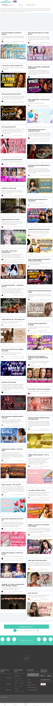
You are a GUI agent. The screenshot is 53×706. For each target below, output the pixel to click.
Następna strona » (26, 627)
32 (8, 246)
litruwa (31, 429)
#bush (17, 101)
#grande (15, 261)
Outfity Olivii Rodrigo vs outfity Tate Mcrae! (12, 553)
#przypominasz (17, 262)
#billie (23, 259)
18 (8, 89)
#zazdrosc (13, 326)
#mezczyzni (40, 206)
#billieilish (5, 261)
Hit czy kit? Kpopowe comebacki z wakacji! (12, 33)
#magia (5, 196)
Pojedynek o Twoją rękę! (9, 188)
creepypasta (17, 691)
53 (8, 479)
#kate (5, 102)
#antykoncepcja (43, 466)
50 (8, 514)
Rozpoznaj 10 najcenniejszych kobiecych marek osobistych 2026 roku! (38, 357)
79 (9, 548)
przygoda (16, 681)
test (20, 678)
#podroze (39, 106)
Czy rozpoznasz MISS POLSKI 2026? (12, 159)
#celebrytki (9, 261)
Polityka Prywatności (32, 687)
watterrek (5, 392)
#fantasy (19, 195)
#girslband (49, 42)
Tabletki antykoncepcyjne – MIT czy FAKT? (38, 455)
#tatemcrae (4, 561)
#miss (23, 164)
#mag (48, 139)
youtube (16, 688)
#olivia (3, 262)
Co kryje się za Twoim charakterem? (12, 65)
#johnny (31, 268)
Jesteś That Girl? (33, 593)
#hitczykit (19, 41)
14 (8, 183)
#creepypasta (48, 497)
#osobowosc (18, 102)
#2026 (17, 164)
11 (8, 579)
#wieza (32, 142)
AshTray (5, 494)
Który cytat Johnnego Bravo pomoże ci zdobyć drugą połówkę (39, 260)
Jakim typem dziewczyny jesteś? (37, 560)
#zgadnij (8, 228)
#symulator (6, 393)
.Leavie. (31, 299)
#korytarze (36, 139)
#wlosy (19, 426)
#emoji (14, 226)
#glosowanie (14, 41)
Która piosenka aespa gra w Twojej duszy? (38, 33)
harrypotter (21, 683)
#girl (18, 325)
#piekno (38, 300)
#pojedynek (16, 196)
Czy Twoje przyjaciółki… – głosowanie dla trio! (13, 285)
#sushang (48, 332)
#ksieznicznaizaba (38, 430)
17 (35, 62)
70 (35, 450)
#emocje (15, 195)
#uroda (16, 426)
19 (35, 384)
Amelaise (5, 195)
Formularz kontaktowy (32, 690)
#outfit (23, 460)
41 (8, 377)
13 (35, 286)
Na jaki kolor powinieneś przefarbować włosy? (39, 291)
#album (40, 534)
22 (35, 160)
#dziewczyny (15, 325)
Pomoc (28, 679)
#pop (13, 42)
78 (35, 94)
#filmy (20, 101)
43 (8, 280)
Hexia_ (31, 497)
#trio (6, 296)
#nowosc (32, 536)
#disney (43, 429)
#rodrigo (21, 262)
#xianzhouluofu (31, 333)
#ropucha (46, 430)
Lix (4, 356)
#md (23, 356)
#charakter (13, 71)
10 (34, 351)
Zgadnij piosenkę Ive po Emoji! (10, 219)
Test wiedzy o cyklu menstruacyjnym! (39, 389)
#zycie (11, 393)
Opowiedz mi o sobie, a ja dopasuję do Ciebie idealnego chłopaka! (13, 584)
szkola (23, 691)
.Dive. (5, 41)
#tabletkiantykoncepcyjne (35, 467)
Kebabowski (6, 164)
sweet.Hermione (6, 460)
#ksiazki (41, 139)
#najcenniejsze (33, 366)
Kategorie (25, 705)
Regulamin (29, 682)
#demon (42, 138)
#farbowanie (45, 299)
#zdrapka (20, 71)
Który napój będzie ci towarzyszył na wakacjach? (39, 100)
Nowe (5, 705)
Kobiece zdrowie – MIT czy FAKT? (11, 484)
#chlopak (15, 591)
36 (8, 154)
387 (36, 224)
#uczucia (10, 326)
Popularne (15, 705)
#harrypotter (40, 499)
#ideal (22, 591)
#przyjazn (22, 295)
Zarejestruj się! (26, 640)
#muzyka (10, 42)
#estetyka (32, 570)
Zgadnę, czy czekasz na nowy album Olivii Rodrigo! (38, 525)
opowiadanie (17, 675)
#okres (5, 530)
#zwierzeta (42, 502)
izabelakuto (6, 101)
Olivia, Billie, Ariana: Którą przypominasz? (9, 251)
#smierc (3, 359)
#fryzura (14, 424)
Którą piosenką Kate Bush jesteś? (11, 94)
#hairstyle (18, 424)
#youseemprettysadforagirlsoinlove (34, 537)
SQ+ (15, 1)
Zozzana (5, 259)
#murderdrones (10, 358)
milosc (16, 678)
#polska (5, 165)
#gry (46, 330)
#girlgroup (45, 42)
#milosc (10, 102)
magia (16, 683)
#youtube (38, 502)
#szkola (34, 502)
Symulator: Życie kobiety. (9, 382)
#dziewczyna (46, 205)
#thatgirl (39, 600)
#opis (14, 358)
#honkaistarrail (33, 332)
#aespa (41, 42)
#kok (5, 426)
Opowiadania (30, 5)
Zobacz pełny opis (27, 11)
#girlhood (36, 570)
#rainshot (19, 392)
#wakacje (15, 42)
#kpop (5, 42)
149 (37, 630)
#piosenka (22, 102)
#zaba (49, 430)
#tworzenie (12, 530)
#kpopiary (38, 44)
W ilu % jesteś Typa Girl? (9, 127)
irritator (5, 528)
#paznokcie (49, 175)
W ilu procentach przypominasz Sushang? (37, 324)
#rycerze (45, 141)
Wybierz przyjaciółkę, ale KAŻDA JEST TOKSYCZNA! (39, 67)
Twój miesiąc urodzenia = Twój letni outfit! (12, 449)
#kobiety (22, 41)
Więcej (46, 705)
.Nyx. (4, 135)
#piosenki (9, 137)
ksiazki (20, 686)
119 (36, 318)
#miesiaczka (20, 528)
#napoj (31, 106)
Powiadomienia (36, 705)
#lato (7, 42)
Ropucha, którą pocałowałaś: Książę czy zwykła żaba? (38, 418)
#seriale (21, 358)
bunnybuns (32, 42)
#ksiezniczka (45, 139)
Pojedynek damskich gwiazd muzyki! (39, 229)
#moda (7, 426)
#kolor (31, 300)
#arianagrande (19, 259)
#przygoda (20, 196)
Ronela (5, 71)
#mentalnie (36, 206)
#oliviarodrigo (7, 262)
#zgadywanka (38, 366)
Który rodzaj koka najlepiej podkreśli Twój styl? (12, 417)
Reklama (32, 674)
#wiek (3, 104)
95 (9, 610)
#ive (16, 226)
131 (10, 411)
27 (35, 124)
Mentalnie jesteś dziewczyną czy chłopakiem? (37, 200)
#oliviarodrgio (16, 560)
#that (36, 600)
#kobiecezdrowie (17, 494)
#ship (24, 358)
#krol (39, 139)
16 (8, 444)
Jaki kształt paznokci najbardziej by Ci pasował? (39, 165)
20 (8, 122)
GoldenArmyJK (6, 558)
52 (35, 485)
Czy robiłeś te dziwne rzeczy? (36, 490)
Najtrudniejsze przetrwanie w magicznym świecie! (37, 130)
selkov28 (31, 266)
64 (8, 214)
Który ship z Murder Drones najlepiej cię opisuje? (12, 350)
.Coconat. (32, 205)
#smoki (29, 142)
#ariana (15, 259)
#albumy (14, 101)
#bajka (41, 429)
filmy (16, 686)
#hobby (22, 101)
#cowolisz (18, 558)
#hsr (37, 332)
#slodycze (8, 530)
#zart (9, 393)
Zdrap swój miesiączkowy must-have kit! (12, 519)
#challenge (14, 356)
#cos (43, 105)
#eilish (13, 261)
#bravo (41, 266)
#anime (41, 497)
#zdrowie (5, 496)
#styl (11, 137)
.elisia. (31, 534)
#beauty (41, 175)
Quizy (21, 5)
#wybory (41, 236)
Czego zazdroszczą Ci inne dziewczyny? (13, 319)
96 (36, 588)
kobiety (22, 681)
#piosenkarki (32, 236)
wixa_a (5, 325)
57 (35, 194)
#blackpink (15, 135)
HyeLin (31, 393)
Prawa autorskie (31, 685)
